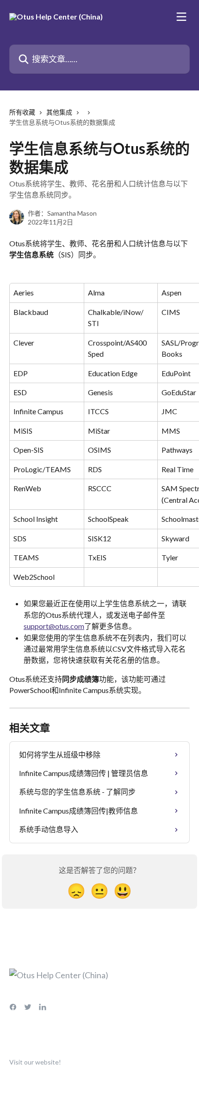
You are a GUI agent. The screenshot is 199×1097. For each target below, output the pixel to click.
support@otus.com (54, 626)
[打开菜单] (181, 16)
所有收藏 (22, 112)
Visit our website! (35, 1062)
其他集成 (59, 112)
